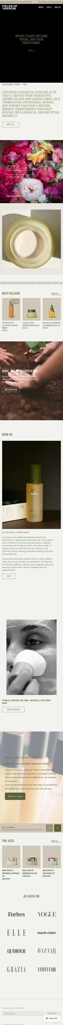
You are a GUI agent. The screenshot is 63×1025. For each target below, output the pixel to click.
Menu (41, 7)
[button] (58, 7)
